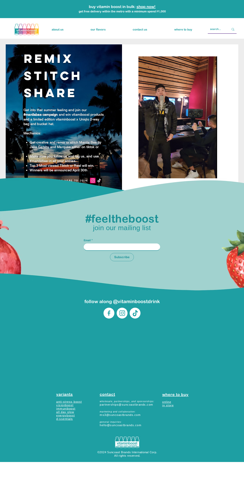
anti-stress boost (69, 401)
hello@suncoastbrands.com (120, 425)
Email (88, 240)
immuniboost (65, 408)
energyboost (65, 415)
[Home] (135, 313)
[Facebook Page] (109, 313)
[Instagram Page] (122, 313)
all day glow (65, 412)
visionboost (65, 405)
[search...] (233, 29)
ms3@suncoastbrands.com (120, 414)
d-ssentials (64, 418)
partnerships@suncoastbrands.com (126, 404)
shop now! (146, 6)
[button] (98, 29)
